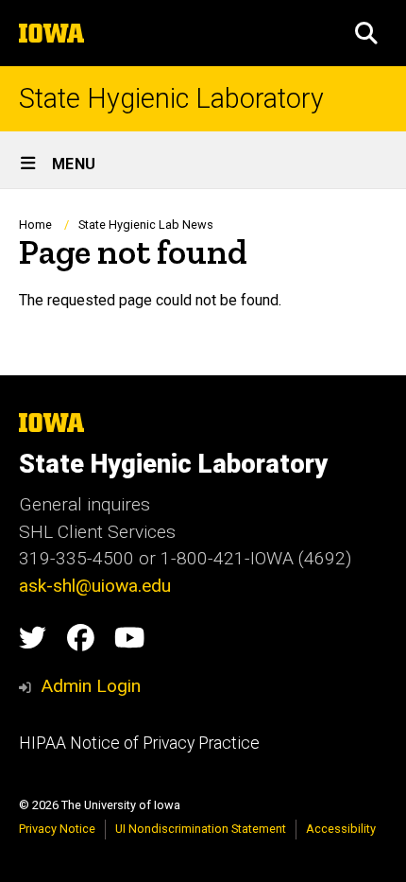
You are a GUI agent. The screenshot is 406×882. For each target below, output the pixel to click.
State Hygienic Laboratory (171, 98)
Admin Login (91, 686)
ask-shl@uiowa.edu (95, 586)
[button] (366, 33)
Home (35, 224)
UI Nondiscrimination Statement (200, 828)
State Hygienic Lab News (145, 224)
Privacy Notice (57, 828)
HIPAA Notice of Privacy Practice (139, 743)
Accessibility (341, 828)
